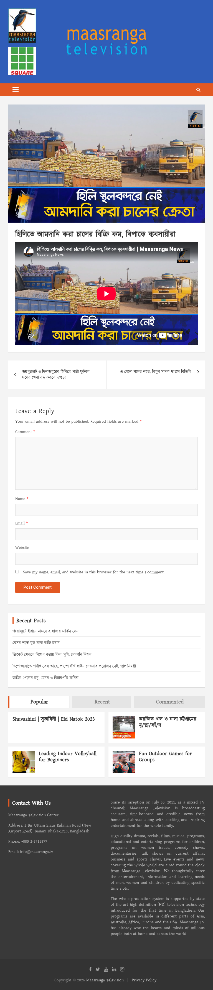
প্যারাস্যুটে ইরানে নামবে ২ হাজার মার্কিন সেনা (45, 631)
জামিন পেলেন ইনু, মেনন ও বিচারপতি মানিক (45, 678)
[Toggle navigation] (15, 89)
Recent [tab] (102, 702)
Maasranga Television (105, 980)
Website (22, 548)
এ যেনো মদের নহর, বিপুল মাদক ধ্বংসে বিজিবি (155, 372)
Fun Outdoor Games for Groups (165, 757)
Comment (25, 432)
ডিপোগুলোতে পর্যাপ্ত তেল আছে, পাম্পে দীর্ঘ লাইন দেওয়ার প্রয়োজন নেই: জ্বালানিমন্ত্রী (74, 666)
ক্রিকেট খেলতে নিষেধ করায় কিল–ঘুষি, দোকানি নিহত (52, 655)
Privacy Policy (144, 980)
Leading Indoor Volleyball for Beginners (68, 757)
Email (21, 523)
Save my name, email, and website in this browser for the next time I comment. (93, 572)
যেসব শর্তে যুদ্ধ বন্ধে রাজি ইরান (36, 643)
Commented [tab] (170, 702)
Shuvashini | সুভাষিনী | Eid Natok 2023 (53, 719)
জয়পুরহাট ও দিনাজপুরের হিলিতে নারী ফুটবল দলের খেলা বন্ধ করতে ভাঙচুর (56, 374)
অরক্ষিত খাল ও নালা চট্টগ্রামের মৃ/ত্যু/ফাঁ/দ (167, 722)
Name (22, 499)
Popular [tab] (39, 702)
